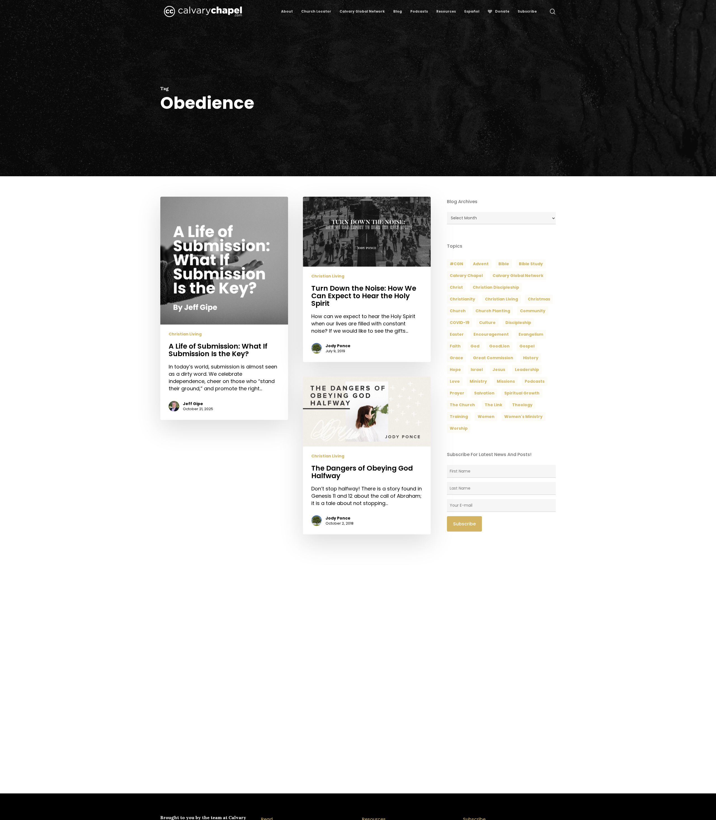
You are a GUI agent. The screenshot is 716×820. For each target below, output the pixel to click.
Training (459, 416)
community (532, 311)
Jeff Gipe (193, 404)
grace (456, 358)
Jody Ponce (338, 346)
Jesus (499, 369)
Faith (455, 346)
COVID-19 (459, 322)
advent (481, 264)
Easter (457, 334)
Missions (506, 381)
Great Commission (493, 358)
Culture (487, 322)
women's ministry (523, 416)
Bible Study (531, 264)
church (458, 311)
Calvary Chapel (466, 275)
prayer (457, 393)
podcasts (535, 381)
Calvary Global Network (518, 275)
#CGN (456, 264)
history (530, 358)
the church (462, 405)
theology (522, 405)
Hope (455, 369)
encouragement (491, 334)
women (486, 416)
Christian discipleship (496, 287)
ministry (478, 381)
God (474, 346)
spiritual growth (522, 393)
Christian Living (185, 334)
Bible (503, 264)
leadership (527, 369)
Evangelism (531, 334)
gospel (526, 346)
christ (456, 287)
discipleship (518, 322)
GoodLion (499, 346)
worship (459, 428)
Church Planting (492, 311)
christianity (462, 299)
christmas (539, 299)
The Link (493, 405)
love (455, 381)
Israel (477, 369)
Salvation (484, 393)
